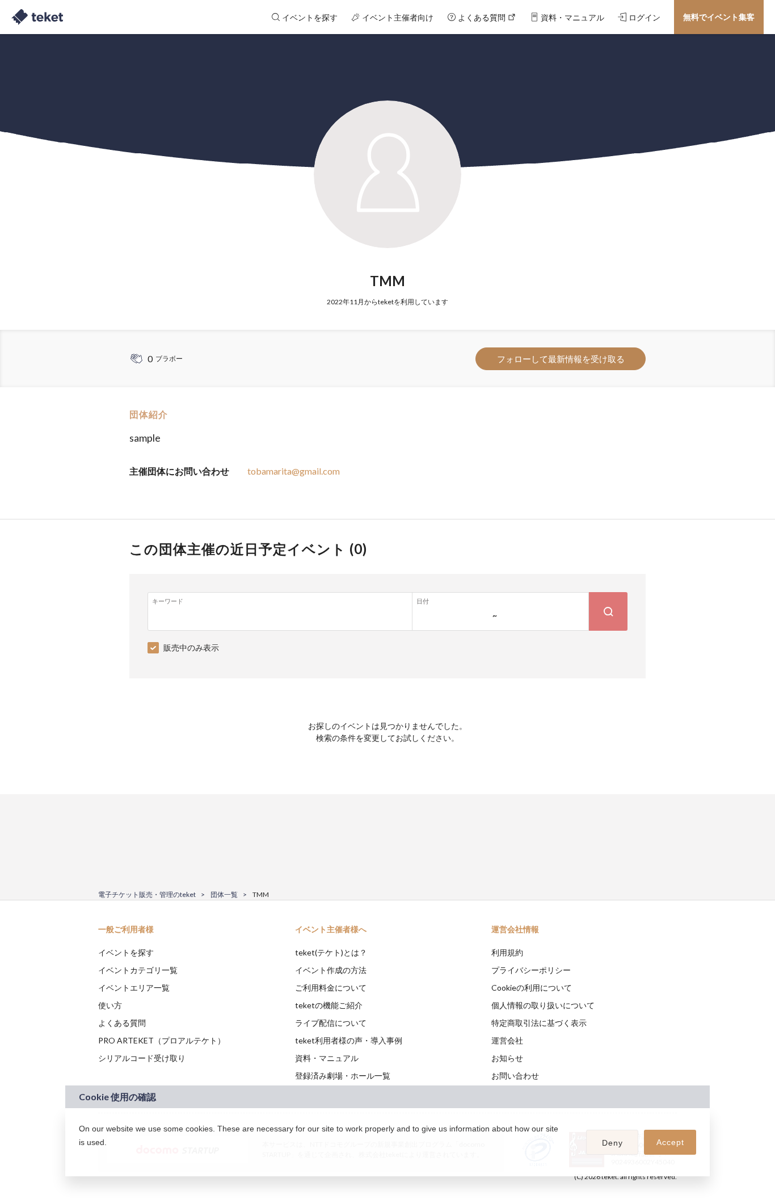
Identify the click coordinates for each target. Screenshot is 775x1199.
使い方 (110, 1005)
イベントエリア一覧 (134, 987)
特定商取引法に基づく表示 (539, 1023)
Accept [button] (670, 1142)
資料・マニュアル (327, 1058)
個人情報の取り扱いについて (543, 1005)
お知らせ (507, 1058)
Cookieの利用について (531, 987)
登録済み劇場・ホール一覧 (342, 1075)
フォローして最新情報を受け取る (561, 359)
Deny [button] (612, 1142)
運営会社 (507, 1040)
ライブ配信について (331, 1023)
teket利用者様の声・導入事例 (348, 1040)
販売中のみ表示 (191, 647)
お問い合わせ (515, 1075)
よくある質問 (122, 1023)
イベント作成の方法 (331, 970)
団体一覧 (224, 894)
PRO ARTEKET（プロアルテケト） (161, 1040)
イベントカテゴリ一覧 (138, 970)
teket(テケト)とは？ (331, 952)
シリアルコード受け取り (142, 1058)
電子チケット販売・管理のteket (147, 894)
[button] (80, 1157)
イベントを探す (126, 952)
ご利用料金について (331, 987)
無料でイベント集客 (719, 17)
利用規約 (507, 952)
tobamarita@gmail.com (293, 471)
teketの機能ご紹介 (329, 1005)
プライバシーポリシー (531, 970)
